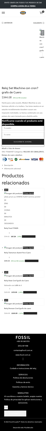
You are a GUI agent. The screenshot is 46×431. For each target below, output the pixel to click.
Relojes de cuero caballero (12, 155)
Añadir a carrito (30, 236)
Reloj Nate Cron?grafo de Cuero (16, 280)
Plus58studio (28, 427)
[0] (41, 12)
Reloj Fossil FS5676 (11, 228)
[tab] (24, 165)
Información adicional (12, 168)
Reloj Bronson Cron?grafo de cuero (17, 308)
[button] (11, 148)
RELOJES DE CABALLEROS (33, 152)
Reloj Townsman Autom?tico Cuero (17, 252)
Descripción (8, 165)
